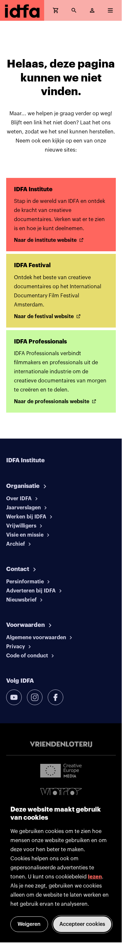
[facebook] (55, 697)
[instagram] (35, 697)
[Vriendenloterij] (61, 744)
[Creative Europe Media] (61, 770)
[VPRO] (61, 794)
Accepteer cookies (82, 924)
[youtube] (14, 697)
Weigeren (29, 924)
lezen (95, 876)
